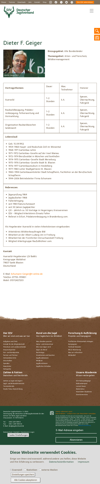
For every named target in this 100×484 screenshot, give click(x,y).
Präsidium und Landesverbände (14, 347)
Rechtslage (40, 352)
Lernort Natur (81, 386)
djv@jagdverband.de (16, 426)
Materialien (80, 389)
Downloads (22, 2)
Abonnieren (76, 440)
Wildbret (39, 360)
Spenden (6, 363)
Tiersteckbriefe (8, 386)
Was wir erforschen (75, 352)
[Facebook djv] (56, 2)
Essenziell (17, 469)
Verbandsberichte (9, 358)
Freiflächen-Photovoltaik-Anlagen (80, 341)
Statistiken (32, 469)
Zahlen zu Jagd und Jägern (12, 381)
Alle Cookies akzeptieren (25, 480)
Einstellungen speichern (23, 474)
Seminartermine (82, 394)
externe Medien (50, 469)
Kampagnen (72, 344)
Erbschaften (7, 360)
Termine (12, 2)
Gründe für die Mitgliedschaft (14, 344)
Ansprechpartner (9, 350)
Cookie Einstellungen (18, 435)
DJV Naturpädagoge (83, 381)
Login (32, 432)
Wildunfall (72, 355)
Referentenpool (81, 383)
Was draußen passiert (44, 341)
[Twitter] (61, 2)
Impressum (25, 432)
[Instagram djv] (50, 2)
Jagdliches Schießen (43, 366)
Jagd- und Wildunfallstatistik (13, 383)
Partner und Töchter (10, 355)
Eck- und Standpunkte (11, 352)
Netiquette (7, 369)
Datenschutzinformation (61, 461)
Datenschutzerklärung (85, 425)
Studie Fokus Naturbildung (13, 389)
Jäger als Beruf (41, 350)
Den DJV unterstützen (85, 2)
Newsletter (7, 366)
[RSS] (72, 2)
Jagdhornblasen (42, 363)
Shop (45, 2)
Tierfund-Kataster (74, 347)
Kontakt (37, 2)
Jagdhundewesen (42, 358)
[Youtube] (66, 2)
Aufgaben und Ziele (10, 341)
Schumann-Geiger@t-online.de (27, 274)
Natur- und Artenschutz (44, 344)
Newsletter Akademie (84, 391)
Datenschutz (7, 432)
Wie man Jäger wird (43, 347)
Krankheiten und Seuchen (45, 355)
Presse (3, 2)
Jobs (30, 2)
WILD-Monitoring (74, 350)
